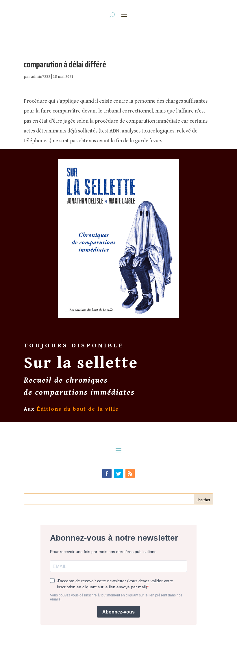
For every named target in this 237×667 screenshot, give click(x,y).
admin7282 (40, 76)
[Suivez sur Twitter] (118, 473)
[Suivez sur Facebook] (107, 473)
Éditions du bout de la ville (78, 409)
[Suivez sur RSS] (130, 473)
